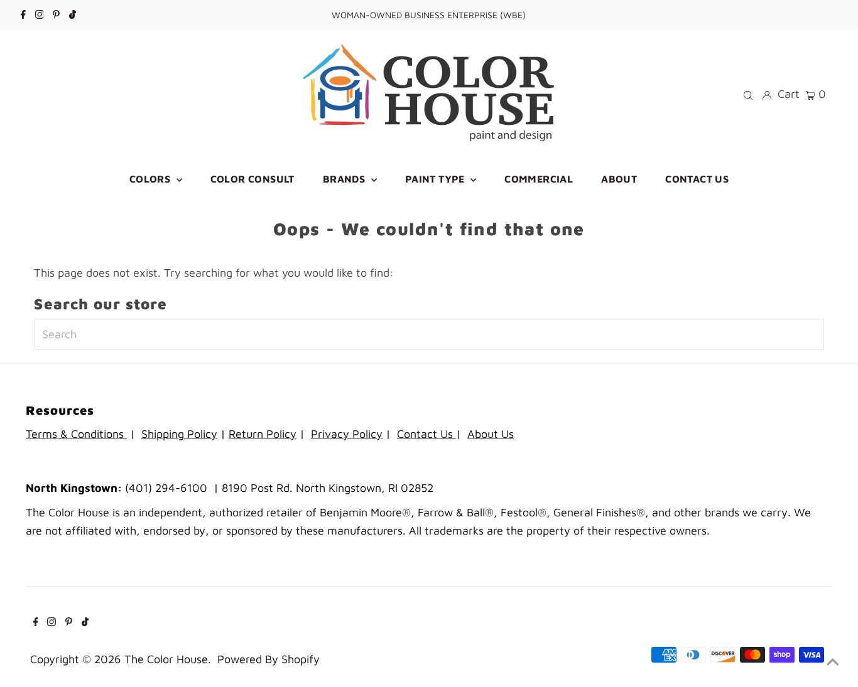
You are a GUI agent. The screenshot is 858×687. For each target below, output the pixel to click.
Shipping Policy (179, 433)
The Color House (166, 659)
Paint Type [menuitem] (436, 178)
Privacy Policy (347, 433)
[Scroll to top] (832, 661)
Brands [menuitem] (345, 178)
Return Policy (262, 433)
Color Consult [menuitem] (252, 178)
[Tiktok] (72, 15)
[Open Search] (748, 94)
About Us (490, 433)
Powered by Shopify (268, 659)
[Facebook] (23, 15)
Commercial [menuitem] (538, 178)
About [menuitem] (619, 178)
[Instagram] (39, 15)
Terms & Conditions (76, 433)
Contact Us (426, 433)
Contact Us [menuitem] (697, 178)
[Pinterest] (56, 15)
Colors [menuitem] (151, 178)
